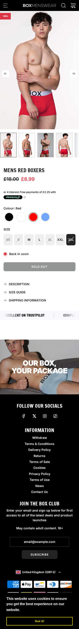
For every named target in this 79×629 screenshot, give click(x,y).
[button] (5, 73)
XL (50, 239)
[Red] (33, 217)
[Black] (9, 217)
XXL (60, 239)
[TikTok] (55, 416)
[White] (21, 217)
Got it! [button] (39, 621)
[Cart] (73, 5)
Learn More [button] (31, 610)
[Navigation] (5, 5)
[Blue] (45, 217)
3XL (71, 239)
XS (8, 239)
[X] (34, 416)
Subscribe (40, 554)
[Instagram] (45, 416)
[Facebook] (24, 416)
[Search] (63, 5)
